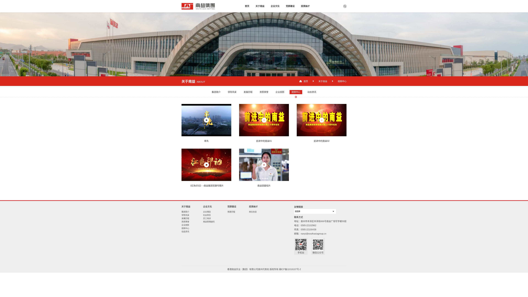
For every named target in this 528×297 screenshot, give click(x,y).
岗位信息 (253, 212)
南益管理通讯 (209, 222)
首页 (247, 6)
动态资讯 (185, 231)
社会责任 (207, 215)
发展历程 (185, 218)
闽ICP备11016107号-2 (290, 269)
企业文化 (275, 6)
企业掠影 (185, 225)
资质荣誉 (185, 222)
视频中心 (185, 228)
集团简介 (185, 212)
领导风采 (185, 215)
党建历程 (231, 212)
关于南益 (260, 6)
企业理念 (207, 212)
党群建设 (290, 6)
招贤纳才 (305, 6)
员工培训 (207, 218)
